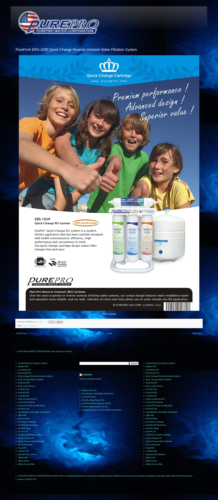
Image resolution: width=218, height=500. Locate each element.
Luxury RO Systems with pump (31, 406)
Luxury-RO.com (88, 397)
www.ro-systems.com (27, 479)
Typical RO (22, 458)
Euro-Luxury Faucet (26, 386)
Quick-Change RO (30, 326)
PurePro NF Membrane (28, 425)
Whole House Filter (26, 464)
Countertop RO (24, 370)
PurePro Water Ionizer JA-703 (95, 407)
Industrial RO (23, 392)
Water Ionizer (24, 461)
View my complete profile (90, 379)
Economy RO (24, 383)
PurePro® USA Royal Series (30, 435)
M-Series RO (23, 409)
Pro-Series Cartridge (27, 422)
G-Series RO (23, 389)
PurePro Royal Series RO (93, 400)
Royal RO (22, 448)
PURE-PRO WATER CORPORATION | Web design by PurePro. (45, 351)
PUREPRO (87, 375)
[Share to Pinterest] (61, 322)
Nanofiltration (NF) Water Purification (34, 412)
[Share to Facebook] (58, 322)
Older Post (197, 333)
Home (109, 333)
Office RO (22, 415)
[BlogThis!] (52, 322)
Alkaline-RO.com (89, 390)
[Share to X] (55, 322)
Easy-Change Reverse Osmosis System (35, 376)
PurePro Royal (24, 428)
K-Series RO (23, 396)
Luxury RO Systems (26, 402)
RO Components (25, 445)
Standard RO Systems (27, 454)
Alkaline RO (23, 366)
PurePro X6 (23, 432)
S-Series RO (23, 451)
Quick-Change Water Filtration (31, 441)
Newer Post (21, 333)
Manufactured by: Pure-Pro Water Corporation (102, 410)
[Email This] (49, 322)
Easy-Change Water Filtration (31, 379)
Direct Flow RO (24, 373)
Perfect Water (24, 418)
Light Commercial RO (27, 399)
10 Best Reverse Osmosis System (32, 363)
